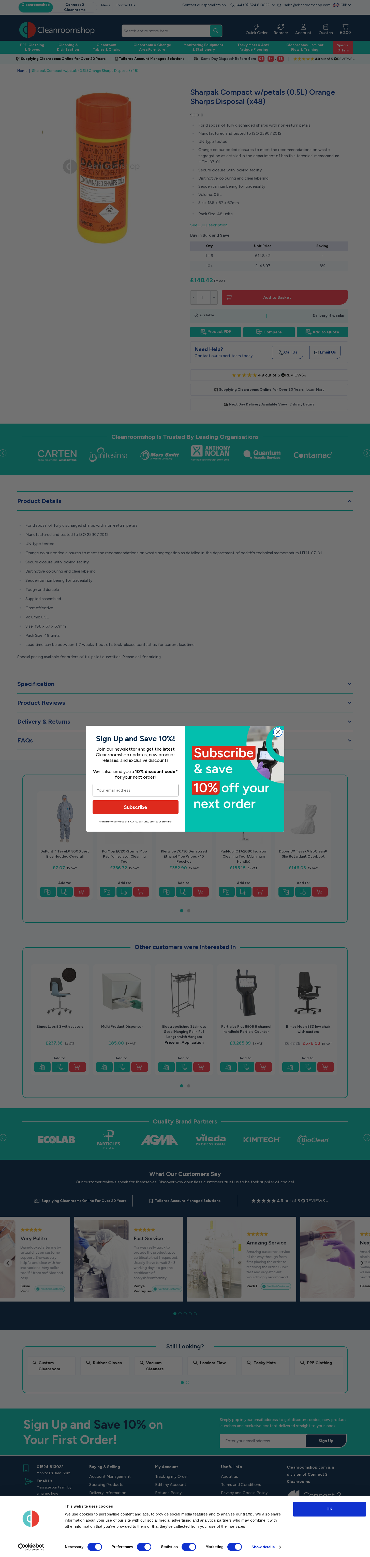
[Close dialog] (277, 732)
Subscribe (135, 807)
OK (329, 1509)
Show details (263, 1547)
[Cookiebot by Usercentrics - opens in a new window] (31, 1547)
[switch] (144, 1547)
